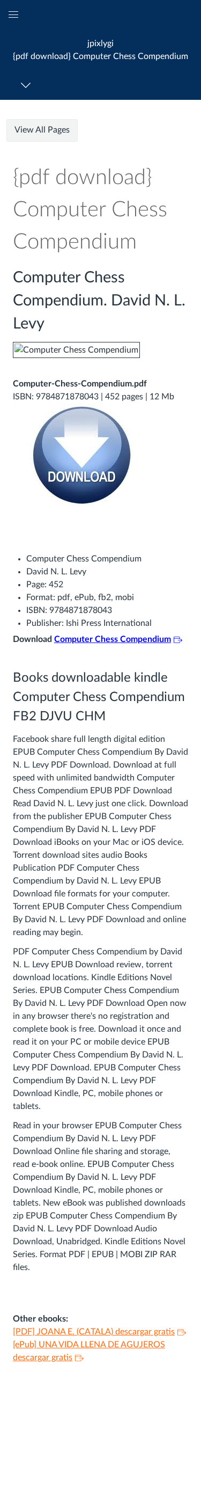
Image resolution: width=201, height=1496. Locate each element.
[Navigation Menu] (28, 85)
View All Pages (42, 130)
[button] (100, 49)
